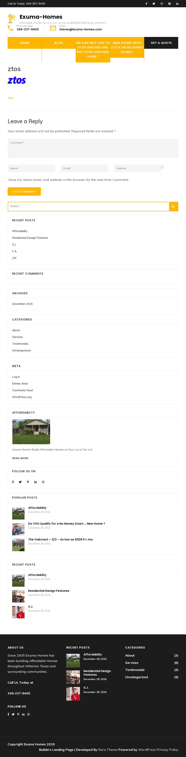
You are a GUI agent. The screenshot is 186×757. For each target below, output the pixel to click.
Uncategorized (21, 350)
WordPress (147, 750)
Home (24, 43)
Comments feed (22, 390)
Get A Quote (161, 43)
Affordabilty (19, 231)
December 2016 (22, 304)
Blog (58, 43)
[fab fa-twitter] (154, 3)
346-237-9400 (35, 3)
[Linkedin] (35, 482)
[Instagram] (43, 482)
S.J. (14, 244)
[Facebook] (13, 482)
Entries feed (20, 383)
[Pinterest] (28, 482)
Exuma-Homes (41, 17)
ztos (11, 98)
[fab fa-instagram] (162, 3)
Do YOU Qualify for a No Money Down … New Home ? (66, 524)
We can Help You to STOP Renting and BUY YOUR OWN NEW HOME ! (93, 50)
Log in (16, 376)
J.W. (14, 258)
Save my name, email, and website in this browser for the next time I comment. (69, 180)
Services (17, 337)
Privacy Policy (167, 750)
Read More (20, 458)
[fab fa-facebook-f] (146, 3)
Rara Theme (108, 750)
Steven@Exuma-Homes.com (80, 29)
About (16, 330)
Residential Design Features (30, 237)
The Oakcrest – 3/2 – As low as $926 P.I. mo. (60, 539)
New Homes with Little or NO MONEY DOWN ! (127, 47)
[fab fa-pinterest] (169, 3)
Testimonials (20, 343)
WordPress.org (21, 397)
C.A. (14, 251)
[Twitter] (20, 482)
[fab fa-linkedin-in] (177, 3)
